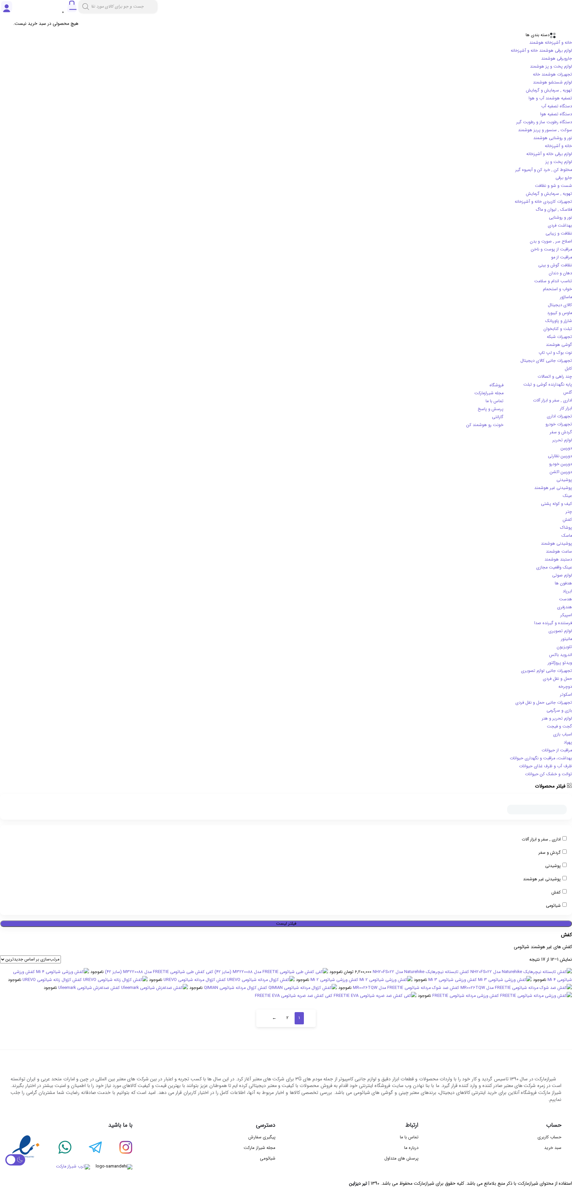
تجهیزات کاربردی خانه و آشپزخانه (543, 201)
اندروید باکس (560, 655)
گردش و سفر (561, 432)
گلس (567, 392)
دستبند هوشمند (558, 559)
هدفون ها (563, 583)
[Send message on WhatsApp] (56, 1148)
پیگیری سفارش (261, 1137)
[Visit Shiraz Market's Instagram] (117, 1148)
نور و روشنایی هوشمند (552, 138)
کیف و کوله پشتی (556, 504)
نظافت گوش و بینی (555, 265)
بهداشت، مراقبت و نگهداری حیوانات (541, 758)
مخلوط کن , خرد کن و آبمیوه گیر (543, 170)
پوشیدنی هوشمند (556, 543)
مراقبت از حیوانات (557, 750)
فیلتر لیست (286, 923)
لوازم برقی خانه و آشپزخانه (549, 154)
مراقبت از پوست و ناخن (551, 249)
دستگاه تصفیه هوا (556, 114)
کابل (568, 368)
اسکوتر (566, 694)
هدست (565, 599)
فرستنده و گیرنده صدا (553, 623)
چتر (569, 512)
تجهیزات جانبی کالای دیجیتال (546, 360)
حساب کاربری (549, 1137)
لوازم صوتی (562, 575)
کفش (567, 519)
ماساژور (566, 297)
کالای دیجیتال (560, 305)
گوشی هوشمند (559, 345)
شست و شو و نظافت (553, 186)
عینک (567, 496)
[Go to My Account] (6, 12)
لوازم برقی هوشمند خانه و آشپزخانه (541, 50)
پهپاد (568, 742)
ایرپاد (567, 591)
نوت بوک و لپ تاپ (555, 353)
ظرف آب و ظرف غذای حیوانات (545, 766)
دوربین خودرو (560, 464)
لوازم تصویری (560, 631)
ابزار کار (566, 408)
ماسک (566, 535)
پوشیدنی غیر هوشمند (553, 488)
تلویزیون (564, 647)
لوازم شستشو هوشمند (552, 82)
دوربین (566, 448)
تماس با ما (409, 1137)
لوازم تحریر (562, 440)
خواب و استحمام (557, 289)
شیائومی (553, 905)
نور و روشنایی (560, 217)
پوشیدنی (564, 480)
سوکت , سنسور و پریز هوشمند (545, 130)
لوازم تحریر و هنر (557, 718)
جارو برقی (563, 178)
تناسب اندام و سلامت (553, 281)
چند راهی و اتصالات (555, 376)
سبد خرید (552, 1147)
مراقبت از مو (561, 257)
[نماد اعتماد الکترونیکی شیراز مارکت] (26, 1148)
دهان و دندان (560, 273)
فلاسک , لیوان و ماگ (554, 209)
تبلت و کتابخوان (558, 329)
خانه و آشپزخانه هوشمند (550, 42)
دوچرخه (565, 686)
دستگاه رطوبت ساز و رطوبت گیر (544, 122)
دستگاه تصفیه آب (556, 106)
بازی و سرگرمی (559, 710)
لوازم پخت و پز (559, 162)
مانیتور (566, 639)
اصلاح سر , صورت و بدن (551, 241)
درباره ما (411, 1147)
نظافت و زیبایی (559, 233)
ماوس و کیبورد (559, 313)
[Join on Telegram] (87, 1148)
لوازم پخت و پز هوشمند (551, 66)
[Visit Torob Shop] (50, 1166)
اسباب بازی (562, 734)
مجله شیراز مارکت (259, 1147)
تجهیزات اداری (559, 416)
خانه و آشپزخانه (558, 146)
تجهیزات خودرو (559, 424)
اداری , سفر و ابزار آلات (552, 400)
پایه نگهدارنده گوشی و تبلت (547, 384)
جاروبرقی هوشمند (556, 58)
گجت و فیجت (559, 726)
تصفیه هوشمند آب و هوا (550, 98)
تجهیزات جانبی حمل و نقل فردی (543, 702)
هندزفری (564, 607)
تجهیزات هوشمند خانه (552, 74)
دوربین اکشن (561, 472)
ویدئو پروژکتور (560, 663)
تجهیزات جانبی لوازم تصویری (546, 671)
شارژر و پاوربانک (558, 321)
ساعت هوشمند (559, 551)
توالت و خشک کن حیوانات (548, 774)
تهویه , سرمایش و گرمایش (549, 90)
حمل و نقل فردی (557, 679)
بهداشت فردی (560, 225)
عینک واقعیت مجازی (554, 567)
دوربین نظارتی (560, 456)
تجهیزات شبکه (559, 337)
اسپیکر (566, 615)
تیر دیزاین (358, 1183)
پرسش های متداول (401, 1158)
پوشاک (566, 527)
